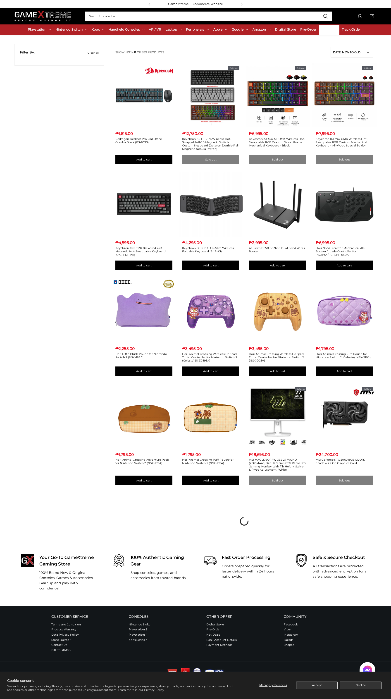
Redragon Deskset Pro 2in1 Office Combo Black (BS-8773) (138, 140)
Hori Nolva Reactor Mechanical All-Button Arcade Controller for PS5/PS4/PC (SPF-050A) (340, 251)
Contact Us (59, 645)
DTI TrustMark (61, 650)
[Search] (325, 16)
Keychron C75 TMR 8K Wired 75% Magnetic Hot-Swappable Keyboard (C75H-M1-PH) (140, 251)
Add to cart (144, 159)
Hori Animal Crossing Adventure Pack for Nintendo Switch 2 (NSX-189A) (142, 461)
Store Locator (61, 640)
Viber (287, 629)
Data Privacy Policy (65, 635)
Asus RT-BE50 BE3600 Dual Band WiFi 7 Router (277, 249)
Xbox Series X (138, 640)
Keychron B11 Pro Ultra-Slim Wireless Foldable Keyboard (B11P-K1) (208, 249)
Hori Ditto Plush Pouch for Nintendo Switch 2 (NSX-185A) (141, 355)
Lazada (288, 640)
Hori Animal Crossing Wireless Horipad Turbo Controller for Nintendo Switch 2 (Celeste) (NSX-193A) (209, 357)
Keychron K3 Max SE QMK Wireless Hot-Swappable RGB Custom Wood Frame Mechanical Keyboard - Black (277, 142)
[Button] (149, 4)
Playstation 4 (138, 635)
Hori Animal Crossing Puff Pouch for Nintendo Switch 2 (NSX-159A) (208, 461)
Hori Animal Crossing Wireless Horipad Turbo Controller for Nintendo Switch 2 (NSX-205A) (276, 357)
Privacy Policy (154, 690)
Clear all (93, 52)
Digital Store (215, 624)
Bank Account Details (221, 640)
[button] (367, 670)
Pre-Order (213, 629)
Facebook (291, 624)
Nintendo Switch (141, 624)
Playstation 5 (138, 629)
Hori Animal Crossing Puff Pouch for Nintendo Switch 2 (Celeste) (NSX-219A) (343, 355)
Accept (317, 685)
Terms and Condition (66, 624)
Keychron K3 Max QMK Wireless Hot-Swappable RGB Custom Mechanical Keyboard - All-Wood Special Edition (342, 142)
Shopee (289, 645)
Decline (361, 685)
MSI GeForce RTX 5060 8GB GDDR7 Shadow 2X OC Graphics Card (340, 461)
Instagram (291, 635)
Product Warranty (64, 629)
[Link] (42, 16)
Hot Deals (213, 635)
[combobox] (208, 16)
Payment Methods (219, 645)
